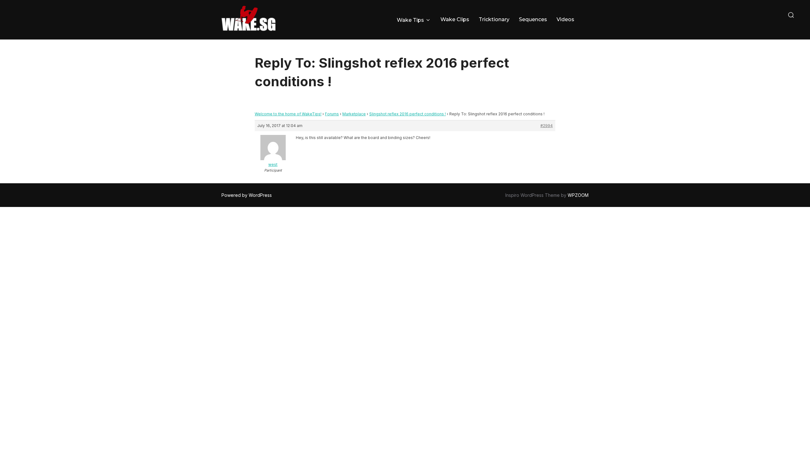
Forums (332, 114)
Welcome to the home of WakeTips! (288, 114)
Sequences (533, 19)
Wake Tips (410, 20)
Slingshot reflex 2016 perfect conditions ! (407, 114)
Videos (565, 19)
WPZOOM (578, 195)
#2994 (546, 125)
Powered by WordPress (246, 195)
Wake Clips (454, 19)
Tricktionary (494, 19)
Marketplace (354, 114)
